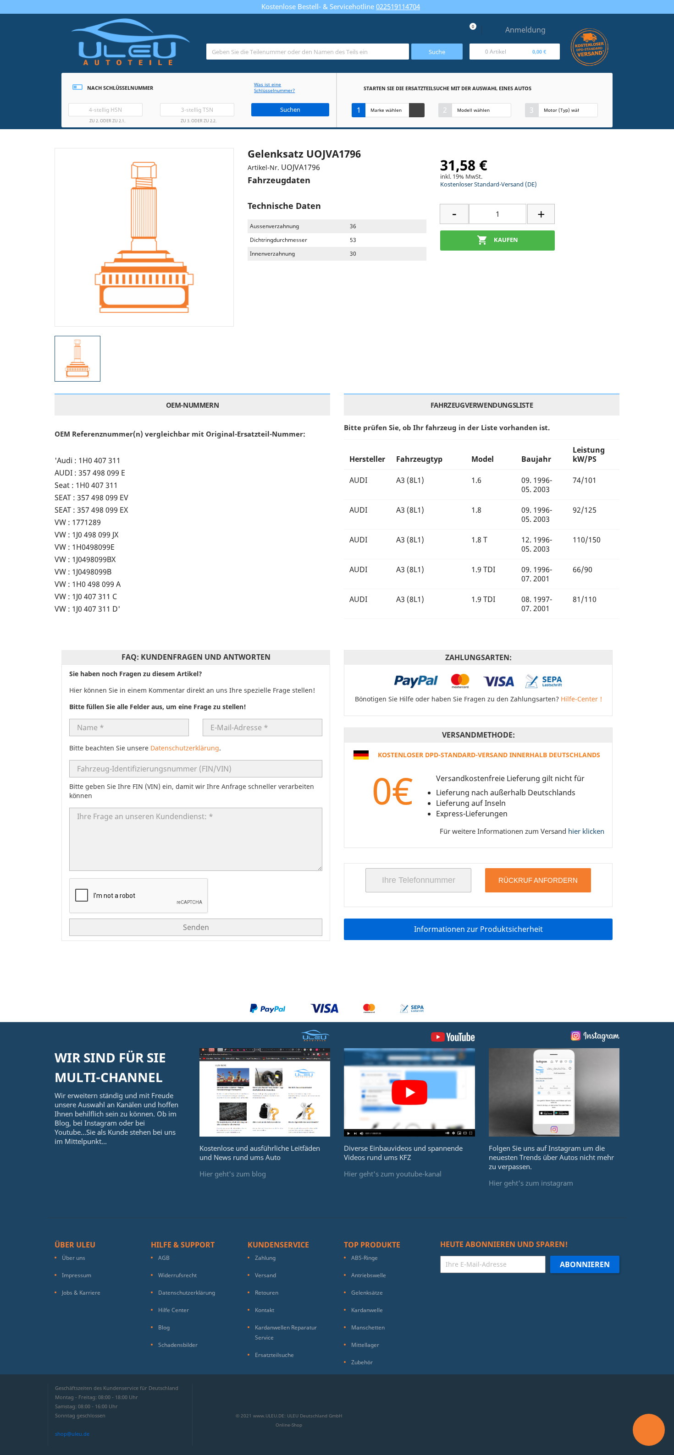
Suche (437, 52)
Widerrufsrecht (177, 1275)
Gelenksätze (367, 1292)
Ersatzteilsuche (274, 1355)
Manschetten (368, 1327)
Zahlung (265, 1258)
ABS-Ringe (364, 1258)
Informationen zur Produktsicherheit (478, 929)
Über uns (73, 1258)
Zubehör (362, 1362)
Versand (265, 1275)
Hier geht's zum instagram (531, 1182)
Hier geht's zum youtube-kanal (393, 1173)
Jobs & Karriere (81, 1292)
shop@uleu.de (72, 1433)
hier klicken (586, 831)
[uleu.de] (130, 45)
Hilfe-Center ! (581, 699)
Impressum (76, 1275)
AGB (164, 1258)
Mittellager (365, 1345)
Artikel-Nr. (263, 167)
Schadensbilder (178, 1345)
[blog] (265, 1092)
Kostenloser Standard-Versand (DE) (488, 184)
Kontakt (264, 1310)
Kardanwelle (367, 1310)
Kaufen (497, 240)
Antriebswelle (368, 1275)
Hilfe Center (173, 1310)
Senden (196, 927)
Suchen (290, 109)
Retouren (266, 1292)
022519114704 (398, 6)
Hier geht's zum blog (232, 1173)
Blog (164, 1327)
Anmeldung (525, 30)
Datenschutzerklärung (184, 748)
